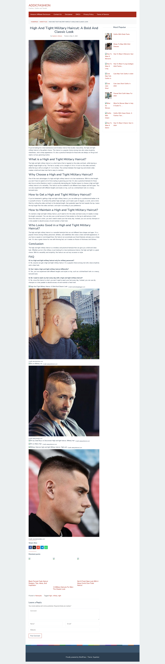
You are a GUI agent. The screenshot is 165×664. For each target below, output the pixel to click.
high (50, 595)
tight (59, 595)
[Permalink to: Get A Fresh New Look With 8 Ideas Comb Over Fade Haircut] (88, 569)
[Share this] (30, 547)
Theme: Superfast (93, 657)
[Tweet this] (34, 547)
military (55, 595)
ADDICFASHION (39, 5)
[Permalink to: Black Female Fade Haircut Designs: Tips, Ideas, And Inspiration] (40, 569)
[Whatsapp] (46, 547)
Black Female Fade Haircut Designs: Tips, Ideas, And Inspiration (38, 583)
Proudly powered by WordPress (76, 657)
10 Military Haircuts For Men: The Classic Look (63, 588)
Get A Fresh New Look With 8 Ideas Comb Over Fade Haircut (87, 583)
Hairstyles (38, 595)
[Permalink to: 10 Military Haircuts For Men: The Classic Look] (64, 571)
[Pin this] (38, 547)
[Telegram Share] (42, 547)
